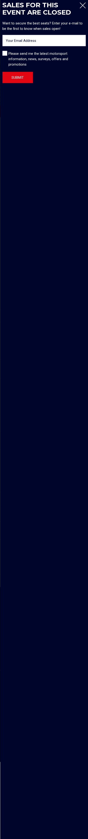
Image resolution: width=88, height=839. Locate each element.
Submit (17, 77)
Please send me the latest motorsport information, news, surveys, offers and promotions (38, 58)
